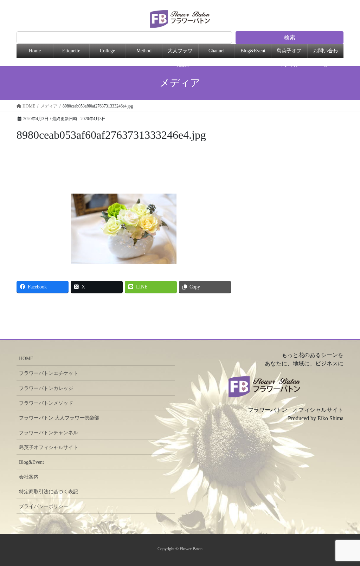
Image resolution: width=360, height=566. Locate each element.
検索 (289, 37)
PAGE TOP (347, 525)
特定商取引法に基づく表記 (48, 491)
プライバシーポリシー (43, 506)
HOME (26, 358)
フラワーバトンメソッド (46, 403)
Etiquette (71, 50)
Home (35, 50)
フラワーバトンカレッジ (46, 388)
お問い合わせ (325, 53)
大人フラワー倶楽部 (180, 53)
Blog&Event (252, 50)
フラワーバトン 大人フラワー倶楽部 (59, 418)
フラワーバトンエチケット (48, 373)
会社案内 (29, 477)
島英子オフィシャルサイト (48, 447)
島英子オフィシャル (289, 53)
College (107, 50)
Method (144, 50)
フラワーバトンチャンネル (48, 432)
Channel (216, 50)
